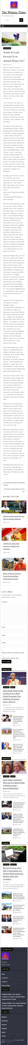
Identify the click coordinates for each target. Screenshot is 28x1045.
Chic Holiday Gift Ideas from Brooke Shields (14, 484)
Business (13, 687)
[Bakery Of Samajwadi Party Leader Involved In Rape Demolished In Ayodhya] (14, 559)
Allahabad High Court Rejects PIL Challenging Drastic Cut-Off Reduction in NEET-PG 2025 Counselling (18, 832)
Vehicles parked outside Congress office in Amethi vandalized (13, 517)
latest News (6, 687)
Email (4, 635)
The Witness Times (14, 12)
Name (4, 627)
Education (5, 1021)
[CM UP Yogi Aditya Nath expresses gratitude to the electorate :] (14, 529)
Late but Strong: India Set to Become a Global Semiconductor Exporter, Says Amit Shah (18, 907)
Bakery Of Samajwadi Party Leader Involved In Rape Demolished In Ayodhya (12, 576)
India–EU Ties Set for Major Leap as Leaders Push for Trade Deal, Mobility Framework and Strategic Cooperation (18, 747)
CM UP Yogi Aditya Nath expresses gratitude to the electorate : (11, 546)
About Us (4, 982)
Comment (5, 602)
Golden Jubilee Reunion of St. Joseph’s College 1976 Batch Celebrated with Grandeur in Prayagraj (19, 805)
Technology (13, 864)
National (4, 1028)
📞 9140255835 (8, 1042)
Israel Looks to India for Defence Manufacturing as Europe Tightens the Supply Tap (18, 919)
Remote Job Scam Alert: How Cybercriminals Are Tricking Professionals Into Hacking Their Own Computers (13, 873)
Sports (4, 1032)
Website (4, 643)
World (3, 1036)
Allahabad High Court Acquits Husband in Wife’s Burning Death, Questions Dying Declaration (14, 1005)
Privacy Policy (6, 985)
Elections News (7, 48)
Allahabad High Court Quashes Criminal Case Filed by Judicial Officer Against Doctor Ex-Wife (13, 996)
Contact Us (5, 978)
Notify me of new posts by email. (10, 658)
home (3, 974)
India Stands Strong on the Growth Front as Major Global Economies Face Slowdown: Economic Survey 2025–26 (13, 696)
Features (13, 776)
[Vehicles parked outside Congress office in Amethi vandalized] (14, 502)
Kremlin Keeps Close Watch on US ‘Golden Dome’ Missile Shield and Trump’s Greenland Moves (19, 896)
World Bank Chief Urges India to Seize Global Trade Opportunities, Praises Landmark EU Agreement (18, 720)
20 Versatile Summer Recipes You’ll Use (14, 490)
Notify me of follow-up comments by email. (13, 653)
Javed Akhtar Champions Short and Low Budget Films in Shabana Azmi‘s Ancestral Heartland (14, 784)
